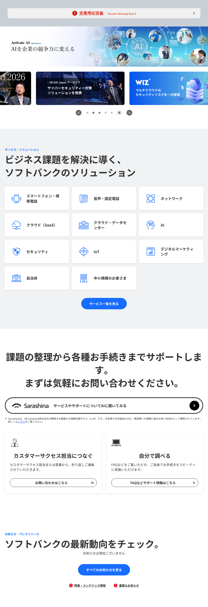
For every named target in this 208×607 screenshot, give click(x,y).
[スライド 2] (93, 113)
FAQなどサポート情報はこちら (153, 482)
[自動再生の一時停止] (119, 112)
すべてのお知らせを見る (104, 569)
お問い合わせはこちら (51, 482)
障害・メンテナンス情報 (90, 585)
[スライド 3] (100, 113)
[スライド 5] (112, 113)
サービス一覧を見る (104, 303)
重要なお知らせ (129, 585)
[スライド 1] (87, 113)
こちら (21, 421)
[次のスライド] (129, 113)
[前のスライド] (78, 113)
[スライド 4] (106, 113)
